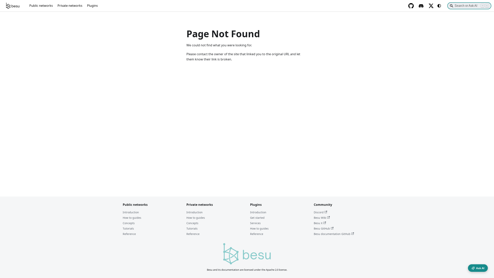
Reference (129, 234)
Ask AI (480, 268)
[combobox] (469, 6)
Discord (319, 212)
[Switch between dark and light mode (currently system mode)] (439, 6)
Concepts (129, 223)
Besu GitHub (322, 228)
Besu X (318, 223)
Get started (257, 218)
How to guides (132, 218)
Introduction (131, 212)
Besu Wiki (320, 218)
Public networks (41, 5)
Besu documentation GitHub (332, 234)
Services (255, 223)
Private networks (70, 5)
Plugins (92, 5)
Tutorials (128, 228)
